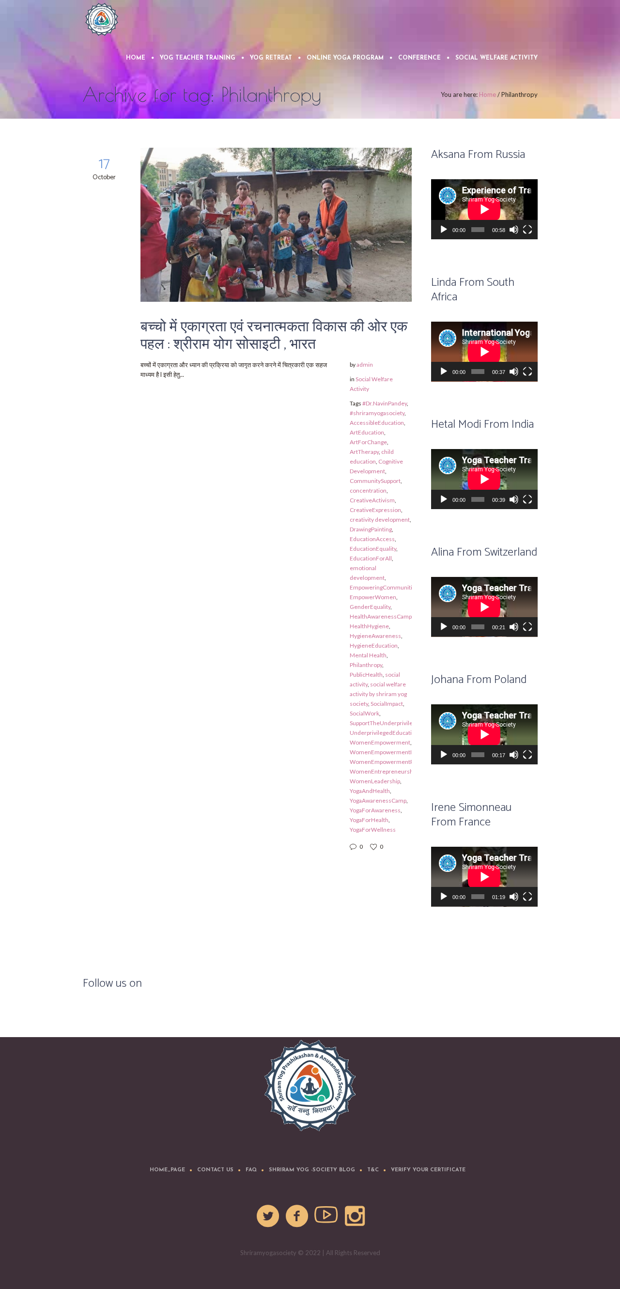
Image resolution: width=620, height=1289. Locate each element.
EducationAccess (372, 539)
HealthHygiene (369, 626)
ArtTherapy (364, 451)
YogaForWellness (373, 829)
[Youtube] (326, 1216)
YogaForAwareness (375, 810)
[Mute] (514, 229)
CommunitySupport (375, 480)
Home (487, 94)
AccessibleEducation (377, 422)
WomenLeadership (375, 781)
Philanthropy (366, 664)
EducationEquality (373, 548)
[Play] (444, 229)
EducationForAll (371, 558)
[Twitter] (268, 1216)
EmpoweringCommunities (384, 587)
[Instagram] (355, 1216)
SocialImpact (387, 703)
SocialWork (364, 713)
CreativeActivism (372, 500)
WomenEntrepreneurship (384, 771)
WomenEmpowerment (380, 742)
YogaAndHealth (370, 790)
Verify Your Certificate (428, 1170)
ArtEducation (367, 432)
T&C (373, 1170)
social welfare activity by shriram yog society (378, 694)
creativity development (380, 519)
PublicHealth (366, 674)
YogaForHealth (369, 819)
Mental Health (368, 655)
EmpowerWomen (373, 597)
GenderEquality (370, 606)
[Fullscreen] (527, 229)
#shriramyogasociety (377, 413)
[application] (484, 209)
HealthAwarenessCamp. (381, 616)
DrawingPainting (371, 529)
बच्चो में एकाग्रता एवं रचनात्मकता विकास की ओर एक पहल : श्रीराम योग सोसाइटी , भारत (273, 336)
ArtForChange (368, 442)
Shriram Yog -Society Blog (312, 1170)
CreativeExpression (375, 509)
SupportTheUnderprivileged (386, 723)
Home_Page (167, 1170)
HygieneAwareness (375, 635)
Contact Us (215, 1170)
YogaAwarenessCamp (378, 800)
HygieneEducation (374, 645)
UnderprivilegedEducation (384, 732)
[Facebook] (297, 1216)
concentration (368, 490)
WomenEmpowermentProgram (391, 761)
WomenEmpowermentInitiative (391, 752)
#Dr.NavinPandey (384, 403)
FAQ (251, 1170)
